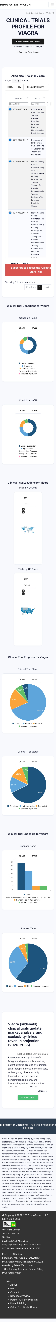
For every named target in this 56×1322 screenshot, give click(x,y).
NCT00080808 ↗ (20, 161)
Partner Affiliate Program (24, 1299)
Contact (14, 1292)
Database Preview (20, 1295)
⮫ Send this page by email (28, 41)
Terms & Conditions (10, 1233)
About (13, 1284)
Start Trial (36, 271)
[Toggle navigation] (52, 4)
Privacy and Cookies (11, 1230)
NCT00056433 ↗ (20, 140)
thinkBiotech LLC (39, 1215)
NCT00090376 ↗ (20, 109)
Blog (12, 1288)
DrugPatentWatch (15, 4)
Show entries (17, 80)
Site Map (6, 1237)
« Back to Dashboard (28, 52)
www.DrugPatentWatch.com (17, 1265)
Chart (22, 328)
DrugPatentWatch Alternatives (15, 1241)
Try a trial (34, 1124)
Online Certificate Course (24, 1307)
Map (26, 498)
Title (37, 98)
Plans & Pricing (18, 1303)
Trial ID (18, 98)
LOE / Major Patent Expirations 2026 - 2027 (21, 1244)
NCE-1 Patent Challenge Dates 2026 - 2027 (21, 1248)
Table (34, 328)
